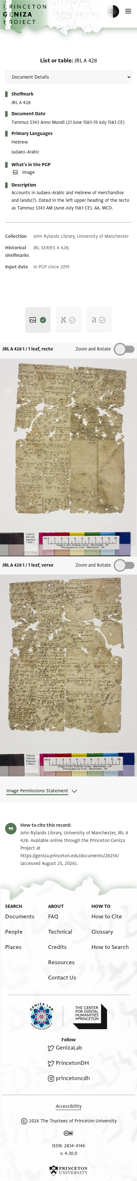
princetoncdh (73, 1078)
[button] (25, 17)
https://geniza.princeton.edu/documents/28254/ (69, 856)
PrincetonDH (72, 1063)
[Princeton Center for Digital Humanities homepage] (90, 1016)
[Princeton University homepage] (68, 1170)
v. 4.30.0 (68, 1153)
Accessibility (69, 1106)
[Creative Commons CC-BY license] (68, 1134)
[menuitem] (19, 916)
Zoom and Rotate (93, 565)
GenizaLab (69, 1047)
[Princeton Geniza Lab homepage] (46, 1016)
